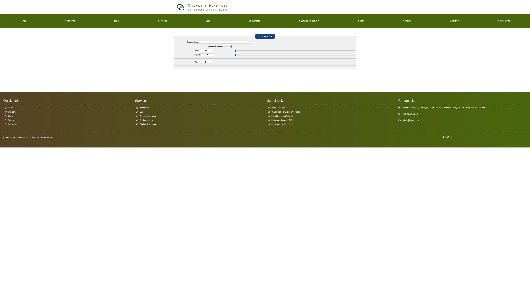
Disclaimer (12, 120)
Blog (208, 20)
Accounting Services (148, 116)
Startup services (146, 120)
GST (141, 112)
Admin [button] (454, 20)
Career (10, 116)
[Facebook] (443, 137)
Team (117, 20)
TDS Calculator (265, 36)
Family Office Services (148, 124)
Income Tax (144, 108)
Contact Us (504, 20)
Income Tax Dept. (278, 108)
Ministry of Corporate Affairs (283, 120)
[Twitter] (448, 137)
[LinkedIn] (452, 137)
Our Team (12, 112)
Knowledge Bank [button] (308, 20)
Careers (407, 20)
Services (162, 20)
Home (23, 20)
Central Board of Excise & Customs (285, 112)
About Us (70, 20)
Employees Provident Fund (281, 124)
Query (361, 20)
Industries (254, 20)
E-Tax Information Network (282, 116)
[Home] (202, 7)
